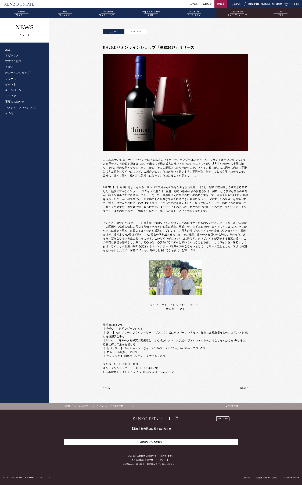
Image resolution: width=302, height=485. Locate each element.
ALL (8, 49)
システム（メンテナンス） (21, 107)
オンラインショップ (17, 72)
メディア (10, 96)
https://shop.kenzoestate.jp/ (158, 372)
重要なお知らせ (14, 101)
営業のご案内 (13, 61)
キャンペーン (13, 90)
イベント (10, 84)
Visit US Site (222, 418)
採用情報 (220, 4)
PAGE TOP (233, 406)
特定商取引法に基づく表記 (266, 478)
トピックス (12, 55)
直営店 (9, 67)
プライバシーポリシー (290, 478)
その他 (9, 113)
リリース (10, 78)
